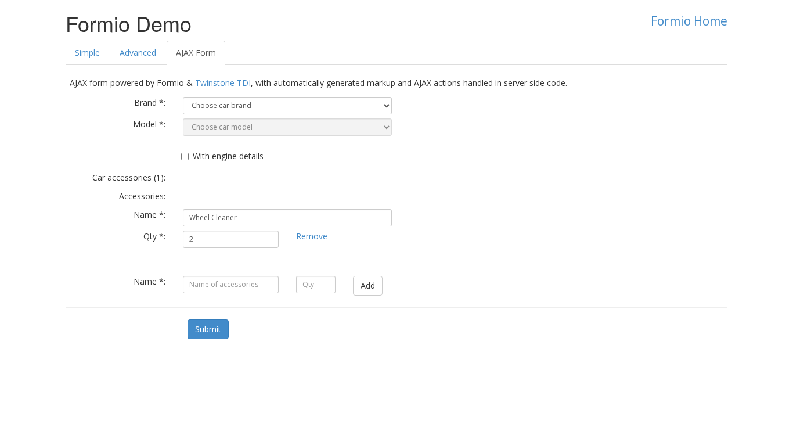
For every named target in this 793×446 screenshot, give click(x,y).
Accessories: (142, 196)
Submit (208, 328)
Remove (311, 236)
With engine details (228, 155)
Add (368, 285)
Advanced (138, 52)
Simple (87, 52)
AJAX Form (196, 52)
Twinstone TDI (223, 82)
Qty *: (154, 236)
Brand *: (149, 102)
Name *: (149, 214)
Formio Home (689, 21)
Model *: (149, 124)
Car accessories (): (128, 177)
